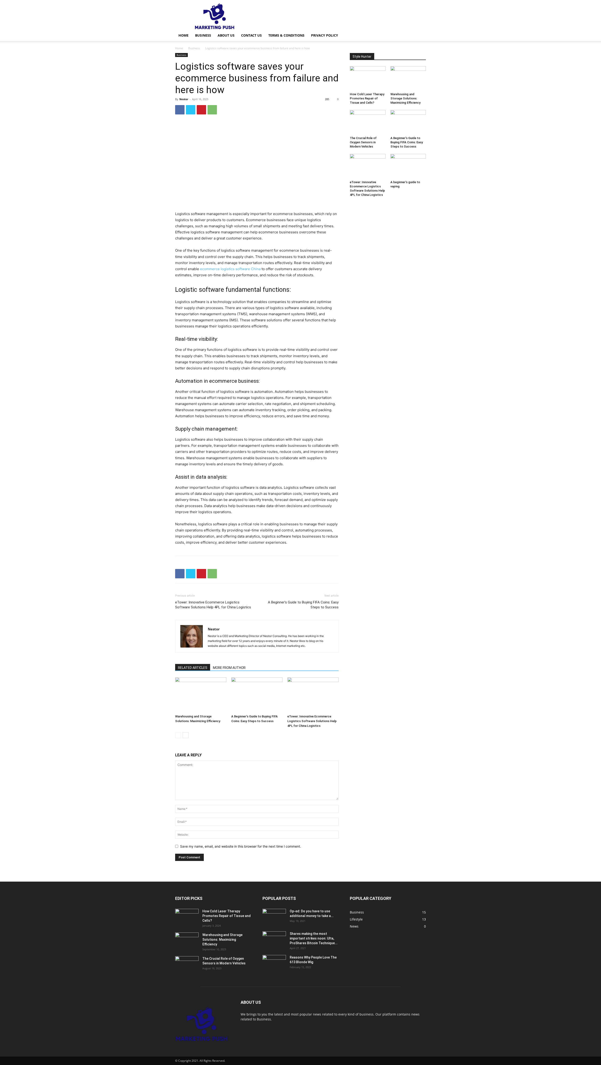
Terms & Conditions (286, 35)
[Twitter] (190, 109)
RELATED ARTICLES (192, 668)
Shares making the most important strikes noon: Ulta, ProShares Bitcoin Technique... (314, 938)
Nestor (183, 99)
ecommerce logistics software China (230, 269)
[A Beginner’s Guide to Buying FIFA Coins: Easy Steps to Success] (256, 695)
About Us (226, 35)
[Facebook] (180, 109)
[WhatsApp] (212, 109)
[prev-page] (178, 735)
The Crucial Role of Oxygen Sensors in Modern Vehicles (363, 142)
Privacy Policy (324, 35)
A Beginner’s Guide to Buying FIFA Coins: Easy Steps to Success (303, 604)
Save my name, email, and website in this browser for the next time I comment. (240, 846)
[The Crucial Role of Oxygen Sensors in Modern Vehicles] (367, 122)
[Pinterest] (201, 109)
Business (203, 35)
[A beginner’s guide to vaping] (408, 166)
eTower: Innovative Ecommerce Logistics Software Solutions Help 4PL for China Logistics (213, 604)
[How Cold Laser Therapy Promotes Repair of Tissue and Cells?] (367, 78)
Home (183, 35)
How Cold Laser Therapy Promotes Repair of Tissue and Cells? (367, 98)
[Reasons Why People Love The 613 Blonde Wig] (274, 963)
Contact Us (251, 35)
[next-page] (186, 735)
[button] (420, 36)
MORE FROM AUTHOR (229, 668)
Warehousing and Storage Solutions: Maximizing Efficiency (405, 98)
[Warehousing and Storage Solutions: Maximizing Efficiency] (200, 695)
